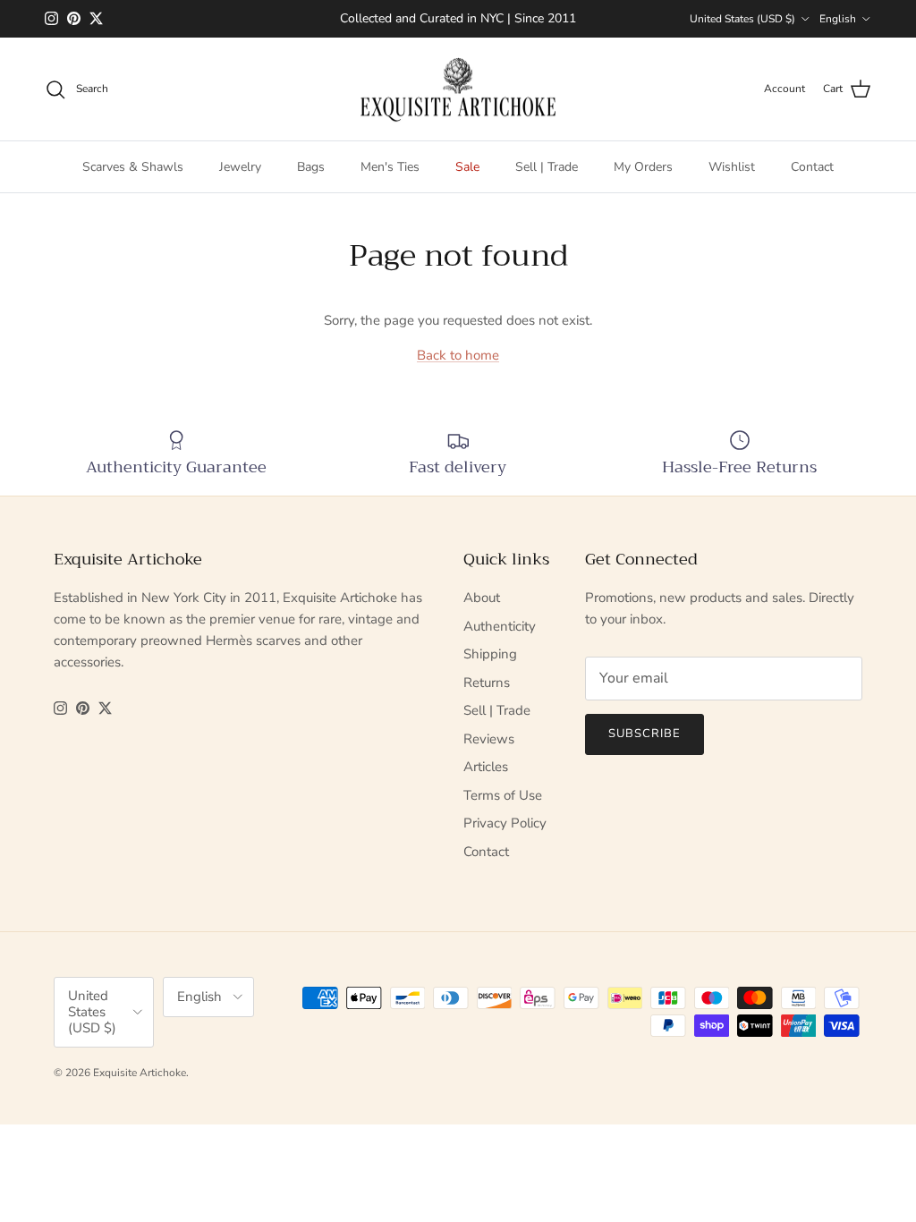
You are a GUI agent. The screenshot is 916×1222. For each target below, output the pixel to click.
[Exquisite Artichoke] (458, 89)
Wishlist (731, 166)
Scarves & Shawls (132, 166)
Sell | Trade (546, 166)
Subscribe (644, 734)
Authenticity (499, 626)
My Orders (643, 166)
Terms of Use (502, 795)
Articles (485, 767)
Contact (812, 166)
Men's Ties (390, 166)
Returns (486, 683)
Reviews (488, 739)
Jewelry (240, 166)
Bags (311, 166)
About (481, 598)
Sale (467, 166)
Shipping (490, 654)
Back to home (458, 355)
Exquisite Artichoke (139, 1072)
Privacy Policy (505, 823)
